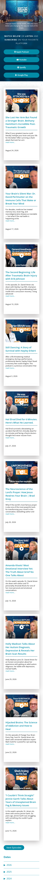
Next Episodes (13, 847)
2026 (9, 864)
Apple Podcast (22, 52)
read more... (10, 142)
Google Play (22, 75)
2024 (9, 878)
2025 (9, 871)
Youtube (22, 59)
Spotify (22, 67)
